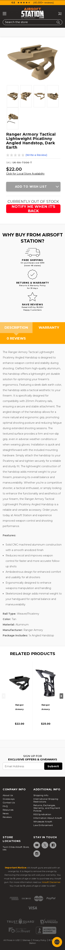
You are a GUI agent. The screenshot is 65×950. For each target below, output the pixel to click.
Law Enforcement (43, 825)
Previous (3, 696)
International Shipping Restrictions (45, 800)
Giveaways (9, 799)
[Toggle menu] (4, 13)
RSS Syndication (42, 814)
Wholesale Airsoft (42, 821)
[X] (44, 845)
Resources (8, 809)
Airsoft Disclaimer (51, 882)
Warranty (49, 328)
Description (16, 328)
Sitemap (26, 940)
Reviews (7, 817)
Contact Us (9, 802)
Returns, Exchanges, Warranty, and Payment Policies (46, 808)
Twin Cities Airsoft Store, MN (16, 848)
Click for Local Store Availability (25, 173)
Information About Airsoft (47, 818)
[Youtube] (36, 845)
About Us (8, 795)
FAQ (5, 806)
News (5, 813)
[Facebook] (52, 845)
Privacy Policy (39, 940)
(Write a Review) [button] (36, 155)
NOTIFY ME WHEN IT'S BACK (33, 208)
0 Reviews (16, 338)
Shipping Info (40, 795)
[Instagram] (36, 853)
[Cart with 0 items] (58, 13)
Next (61, 696)
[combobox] (32, 22)
